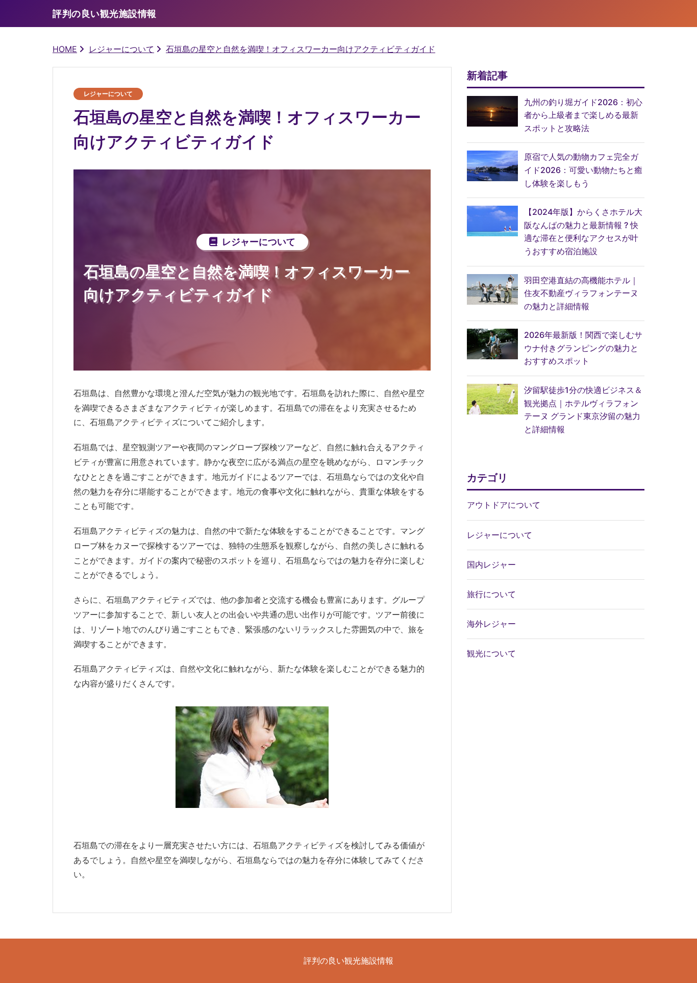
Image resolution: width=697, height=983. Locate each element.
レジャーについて (121, 49)
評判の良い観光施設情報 (348, 960)
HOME (65, 49)
